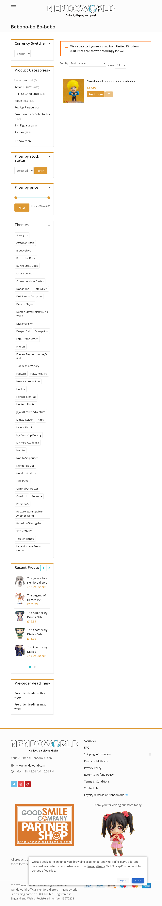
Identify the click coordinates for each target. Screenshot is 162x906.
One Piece (22, 481)
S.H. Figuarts (22, 125)
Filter (41, 170)
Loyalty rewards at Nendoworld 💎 (106, 795)
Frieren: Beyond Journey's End (31, 356)
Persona (37, 496)
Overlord (21, 496)
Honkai (20, 389)
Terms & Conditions (97, 781)
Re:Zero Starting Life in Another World (29, 513)
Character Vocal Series (30, 281)
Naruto (20, 450)
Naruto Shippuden (27, 458)
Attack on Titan (25, 243)
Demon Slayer (24, 304)
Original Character (27, 488)
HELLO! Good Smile (27, 94)
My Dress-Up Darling (28, 435)
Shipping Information (97, 754)
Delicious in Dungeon (29, 296)
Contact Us (91, 788)
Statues (19, 132)
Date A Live (40, 289)
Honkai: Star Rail (26, 396)
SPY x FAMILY (24, 531)
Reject (123, 881)
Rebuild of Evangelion (29, 523)
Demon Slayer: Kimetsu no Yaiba (32, 314)
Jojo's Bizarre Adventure (30, 412)
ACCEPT (138, 881)
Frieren (20, 346)
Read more (96, 94)
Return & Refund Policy (99, 774)
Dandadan (22, 289)
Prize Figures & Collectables (32, 114)
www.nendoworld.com (30, 765)
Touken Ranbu (25, 539)
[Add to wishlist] (109, 94)
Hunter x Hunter (26, 404)
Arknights (22, 235)
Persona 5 (22, 504)
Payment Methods (96, 761)
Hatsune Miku (38, 373)
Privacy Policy (92, 768)
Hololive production (28, 381)
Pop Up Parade (24, 107)
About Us (90, 740)
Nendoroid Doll (25, 465)
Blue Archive (23, 250)
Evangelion (41, 331)
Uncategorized (23, 80)
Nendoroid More (26, 473)
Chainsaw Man (25, 273)
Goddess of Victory (27, 366)
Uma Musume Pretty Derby (28, 548)
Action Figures (23, 87)
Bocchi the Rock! (26, 258)
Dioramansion (24, 323)
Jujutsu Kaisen (24, 419)
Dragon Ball (23, 331)
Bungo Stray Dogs (27, 265)
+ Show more (23, 141)
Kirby (41, 419)
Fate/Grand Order (27, 339)
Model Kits (21, 101)
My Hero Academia (27, 442)
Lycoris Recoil (24, 427)
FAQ (86, 747)
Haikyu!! (21, 373)
